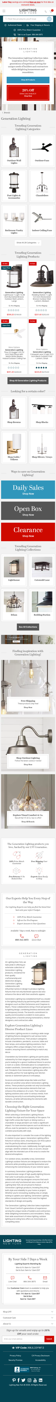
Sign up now (35, 2)
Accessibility (40, 1360)
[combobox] (28, 19)
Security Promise (15, 1360)
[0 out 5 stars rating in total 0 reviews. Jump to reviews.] (14, 310)
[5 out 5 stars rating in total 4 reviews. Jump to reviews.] (42, 368)
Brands (7, 112)
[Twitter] (23, 1380)
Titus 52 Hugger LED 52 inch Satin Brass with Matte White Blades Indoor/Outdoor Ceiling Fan (14, 355)
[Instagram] (29, 1380)
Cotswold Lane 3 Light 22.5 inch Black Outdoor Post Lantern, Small (41, 356)
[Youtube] (35, 1380)
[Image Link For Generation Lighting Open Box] (28, 511)
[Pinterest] (14, 1380)
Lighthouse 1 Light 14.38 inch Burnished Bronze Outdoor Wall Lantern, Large (14, 298)
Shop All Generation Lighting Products (28, 381)
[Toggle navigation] (4, 11)
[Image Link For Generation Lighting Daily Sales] (28, 490)
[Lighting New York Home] (28, 11)
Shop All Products (28, 80)
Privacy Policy (15, 1356)
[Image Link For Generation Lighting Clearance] (28, 532)
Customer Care (9, 1317)
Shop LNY (7, 1311)
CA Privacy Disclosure (40, 1356)
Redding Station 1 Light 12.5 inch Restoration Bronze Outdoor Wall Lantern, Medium (42, 298)
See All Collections (28, 627)
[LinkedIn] (40, 1380)
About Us (7, 1323)
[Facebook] (18, 1380)
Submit (49, 1339)
